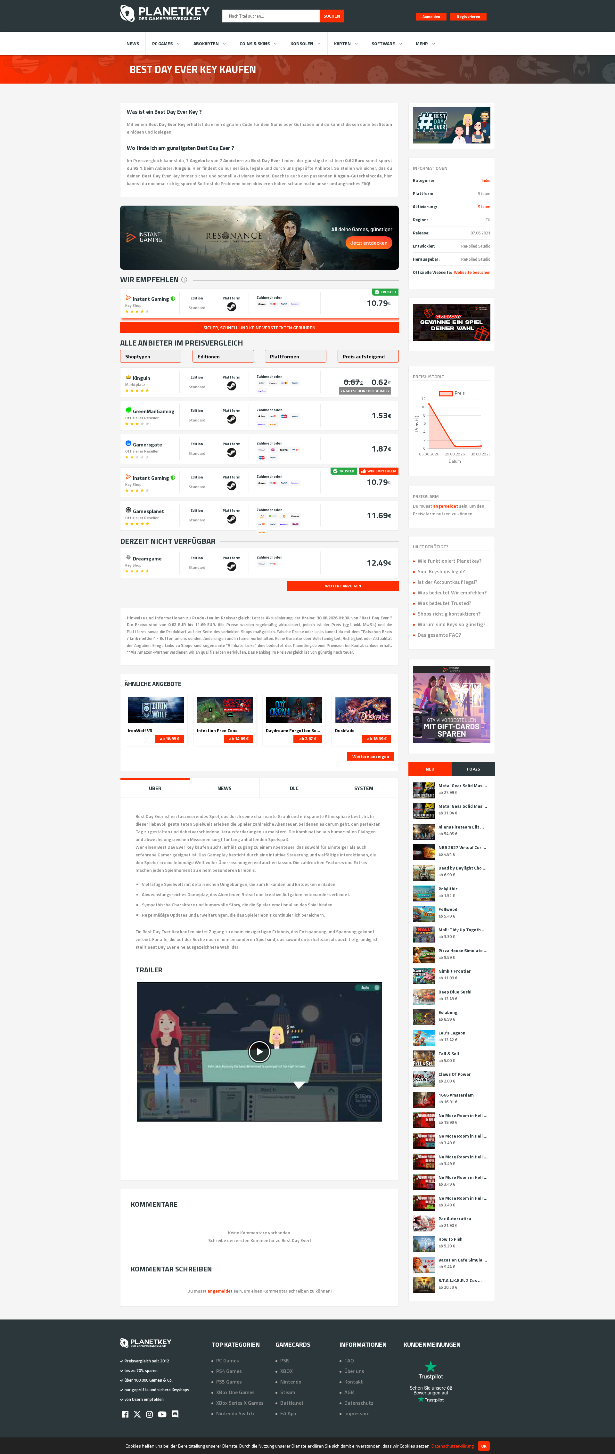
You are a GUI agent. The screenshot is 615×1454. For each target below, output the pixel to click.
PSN (285, 1360)
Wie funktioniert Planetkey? (449, 560)
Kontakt (353, 1381)
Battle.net (292, 1402)
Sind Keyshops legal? (441, 571)
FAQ (349, 1360)
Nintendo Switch (235, 1413)
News (133, 43)
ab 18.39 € (377, 738)
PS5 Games (229, 1381)
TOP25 (473, 768)
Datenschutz (358, 1402)
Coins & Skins (255, 43)
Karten (342, 43)
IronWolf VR (140, 730)
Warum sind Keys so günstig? (451, 624)
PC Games (162, 43)
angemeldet (445, 505)
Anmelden (431, 16)
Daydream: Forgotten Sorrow (294, 730)
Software (383, 43)
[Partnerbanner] (451, 322)
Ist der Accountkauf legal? (447, 581)
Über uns (354, 1371)
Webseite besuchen (472, 272)
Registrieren (468, 16)
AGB (349, 1392)
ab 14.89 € (239, 738)
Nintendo (290, 1381)
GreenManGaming (153, 410)
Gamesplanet (148, 510)
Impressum (357, 1413)
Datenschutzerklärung (452, 1445)
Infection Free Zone (217, 730)
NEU (430, 768)
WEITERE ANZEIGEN (343, 586)
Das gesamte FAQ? (439, 634)
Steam (484, 206)
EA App (288, 1413)
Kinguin (141, 377)
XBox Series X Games (240, 1402)
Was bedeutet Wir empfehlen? (452, 592)
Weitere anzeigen (370, 756)
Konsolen (302, 43)
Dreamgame (147, 558)
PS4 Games (229, 1371)
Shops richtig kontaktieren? (449, 613)
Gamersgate (147, 444)
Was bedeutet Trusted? (444, 603)
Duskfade (345, 730)
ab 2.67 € (307, 738)
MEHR (422, 43)
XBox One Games (235, 1392)
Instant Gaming (151, 298)
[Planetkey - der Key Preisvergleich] (164, 23)
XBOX (286, 1371)
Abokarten (206, 43)
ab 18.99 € (169, 738)
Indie (486, 180)
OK (484, 1446)
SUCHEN (332, 15)
